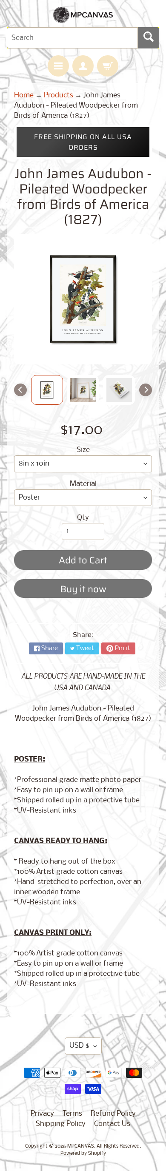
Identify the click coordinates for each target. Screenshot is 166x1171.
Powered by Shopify (83, 1153)
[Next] (145, 390)
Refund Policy (113, 1114)
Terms (72, 1114)
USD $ (79, 1046)
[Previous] (20, 390)
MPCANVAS (80, 1146)
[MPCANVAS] (83, 18)
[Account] (83, 66)
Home (24, 95)
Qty (83, 518)
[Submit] (148, 37)
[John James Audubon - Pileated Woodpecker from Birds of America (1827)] (47, 390)
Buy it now (83, 589)
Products (58, 95)
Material (83, 484)
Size (83, 450)
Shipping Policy (61, 1124)
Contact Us (112, 1124)
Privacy (42, 1114)
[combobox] (72, 37)
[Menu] (58, 66)
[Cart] (107, 66)
